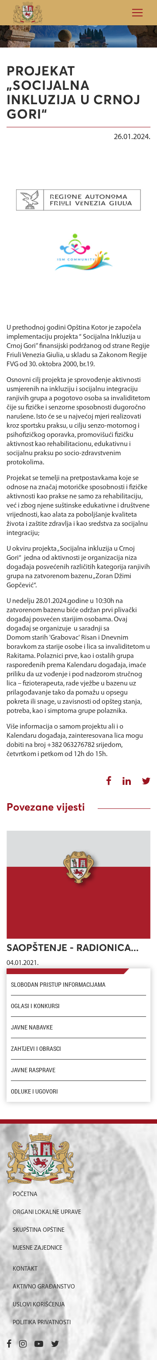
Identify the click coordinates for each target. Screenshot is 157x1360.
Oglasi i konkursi (35, 1006)
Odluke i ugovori (34, 1091)
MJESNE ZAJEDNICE (37, 1248)
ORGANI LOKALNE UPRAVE (47, 1212)
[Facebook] (9, 1344)
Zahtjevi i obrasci (36, 1049)
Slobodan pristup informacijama (58, 984)
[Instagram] (23, 1344)
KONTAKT (25, 1269)
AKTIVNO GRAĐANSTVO (44, 1287)
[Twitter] (55, 1344)
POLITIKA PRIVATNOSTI (42, 1322)
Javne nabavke (32, 1027)
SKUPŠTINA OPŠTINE (39, 1230)
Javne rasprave (33, 1070)
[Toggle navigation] (135, 12)
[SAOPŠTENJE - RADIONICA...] (78, 884)
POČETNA (25, 1194)
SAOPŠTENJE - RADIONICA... (73, 948)
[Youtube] (38, 1344)
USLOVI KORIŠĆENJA (39, 1305)
